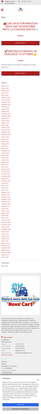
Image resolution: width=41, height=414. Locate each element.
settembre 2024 (6, 116)
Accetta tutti (20, 405)
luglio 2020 (5, 209)
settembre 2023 (6, 134)
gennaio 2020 (5, 220)
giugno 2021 (5, 185)
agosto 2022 (5, 155)
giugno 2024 (5, 121)
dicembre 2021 (5, 174)
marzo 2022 (4, 167)
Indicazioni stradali (7, 355)
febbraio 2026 (5, 97)
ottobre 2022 (5, 153)
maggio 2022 (5, 162)
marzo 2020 (4, 218)
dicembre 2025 (5, 102)
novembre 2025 (6, 104)
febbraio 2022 (5, 169)
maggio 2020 (5, 213)
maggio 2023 (5, 144)
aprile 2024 (4, 125)
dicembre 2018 (5, 248)
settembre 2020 (6, 204)
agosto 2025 (5, 109)
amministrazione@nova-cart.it (23, 353)
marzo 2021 (4, 190)
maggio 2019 (5, 239)
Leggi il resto (20, 43)
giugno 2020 (5, 211)
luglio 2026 (5, 88)
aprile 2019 (4, 241)
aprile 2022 (4, 165)
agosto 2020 (5, 206)
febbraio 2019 (5, 243)
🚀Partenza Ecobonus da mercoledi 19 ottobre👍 (20, 53)
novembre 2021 (6, 176)
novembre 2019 (6, 225)
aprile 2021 (4, 188)
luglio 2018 (5, 257)
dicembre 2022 (5, 151)
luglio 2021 (5, 183)
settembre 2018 (6, 252)
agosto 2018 (5, 255)
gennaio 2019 (5, 246)
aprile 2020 (4, 215)
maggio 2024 (5, 123)
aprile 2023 (4, 146)
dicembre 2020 (5, 197)
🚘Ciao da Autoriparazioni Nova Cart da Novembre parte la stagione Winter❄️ (20, 26)
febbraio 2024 (5, 128)
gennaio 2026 (5, 100)
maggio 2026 (5, 91)
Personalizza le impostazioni (20, 409)
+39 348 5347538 (19, 348)
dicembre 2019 (5, 222)
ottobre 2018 (5, 250)
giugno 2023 (5, 141)
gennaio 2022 (5, 171)
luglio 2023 (5, 139)
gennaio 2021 (5, 195)
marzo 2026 (4, 95)
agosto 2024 (5, 118)
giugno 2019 (5, 236)
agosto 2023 (5, 137)
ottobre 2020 (5, 202)
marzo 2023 (4, 148)
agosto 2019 (5, 232)
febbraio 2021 (5, 192)
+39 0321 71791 (26, 1)
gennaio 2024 (5, 130)
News (2, 266)
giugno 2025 (5, 111)
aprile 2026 (4, 93)
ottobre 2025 (5, 107)
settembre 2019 (6, 229)
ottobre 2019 (5, 227)
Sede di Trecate (7, 337)
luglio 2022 (5, 158)
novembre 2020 (6, 199)
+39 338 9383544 (9, 3)
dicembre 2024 (5, 114)
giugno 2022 (5, 160)
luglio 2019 (5, 234)
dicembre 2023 (5, 132)
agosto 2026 (5, 86)
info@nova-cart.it (9, 1)
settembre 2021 (6, 181)
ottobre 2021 (5, 178)
